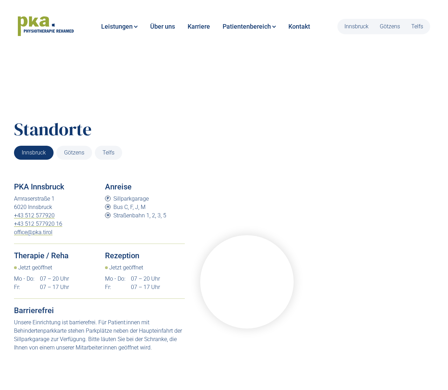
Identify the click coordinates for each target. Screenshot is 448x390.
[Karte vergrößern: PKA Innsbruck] (247, 281)
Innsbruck (356, 26)
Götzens (390, 26)
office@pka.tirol (33, 232)
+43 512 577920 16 (38, 224)
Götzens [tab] (74, 152)
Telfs (417, 26)
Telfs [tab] (108, 152)
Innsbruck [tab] (34, 152)
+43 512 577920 (34, 215)
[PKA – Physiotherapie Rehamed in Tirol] (46, 26)
